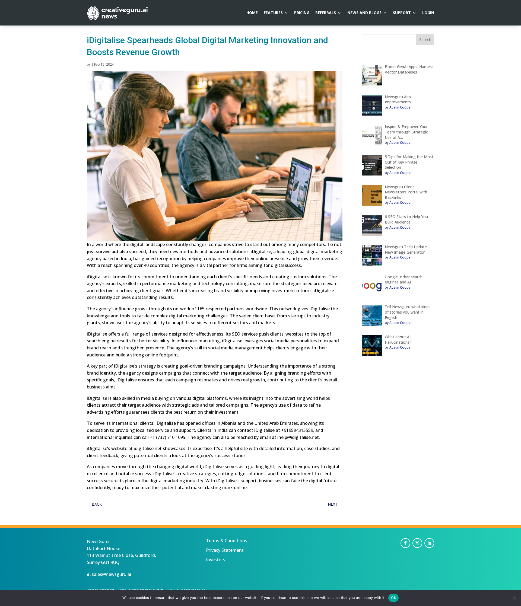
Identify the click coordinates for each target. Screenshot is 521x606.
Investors (215, 560)
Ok (393, 597)
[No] (514, 598)
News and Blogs (364, 13)
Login (428, 13)
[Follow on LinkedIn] (429, 543)
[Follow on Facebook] (405, 543)
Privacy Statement (225, 550)
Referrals (325, 13)
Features (273, 13)
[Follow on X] (417, 543)
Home (252, 13)
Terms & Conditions (226, 541)
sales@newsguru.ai (111, 574)
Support (402, 13)
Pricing (301, 13)
